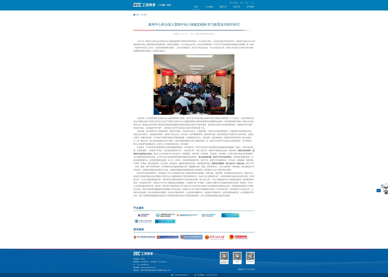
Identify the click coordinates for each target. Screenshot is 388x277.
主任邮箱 (235, 3)
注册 (246, 3)
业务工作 (236, 7)
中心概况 (209, 7)
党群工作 (223, 7)
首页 (196, 7)
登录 (241, 3)
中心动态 (144, 15)
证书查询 (250, 7)
